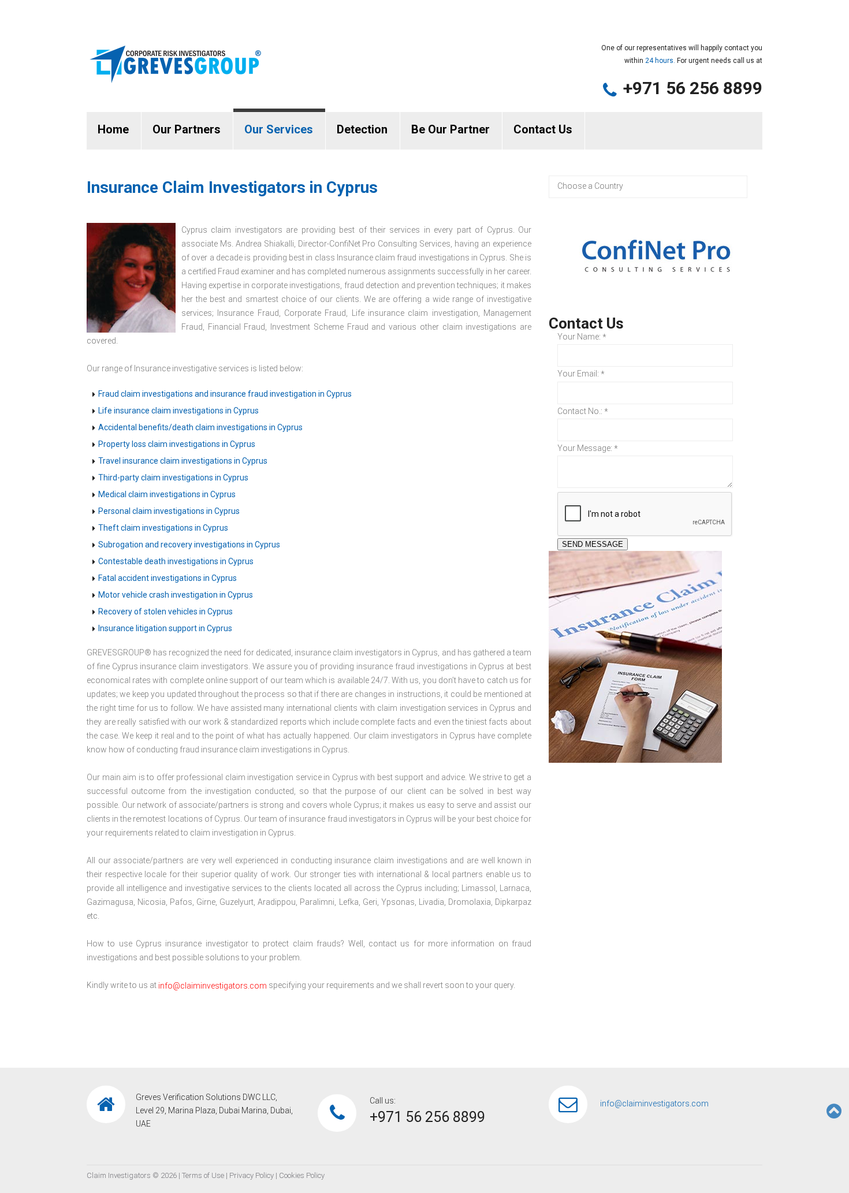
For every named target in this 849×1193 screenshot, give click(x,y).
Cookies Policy (302, 1175)
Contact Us (542, 129)
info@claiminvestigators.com (212, 985)
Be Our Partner (450, 129)
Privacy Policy (251, 1175)
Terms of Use (203, 1175)
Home (113, 129)
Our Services (278, 129)
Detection (362, 129)
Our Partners (186, 129)
